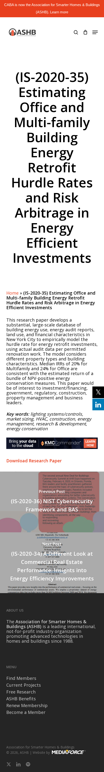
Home (12, 293)
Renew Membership (27, 705)
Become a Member (25, 712)
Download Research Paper (34, 461)
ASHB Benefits (21, 698)
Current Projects (23, 685)
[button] (95, 32)
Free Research (21, 691)
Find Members (21, 678)
